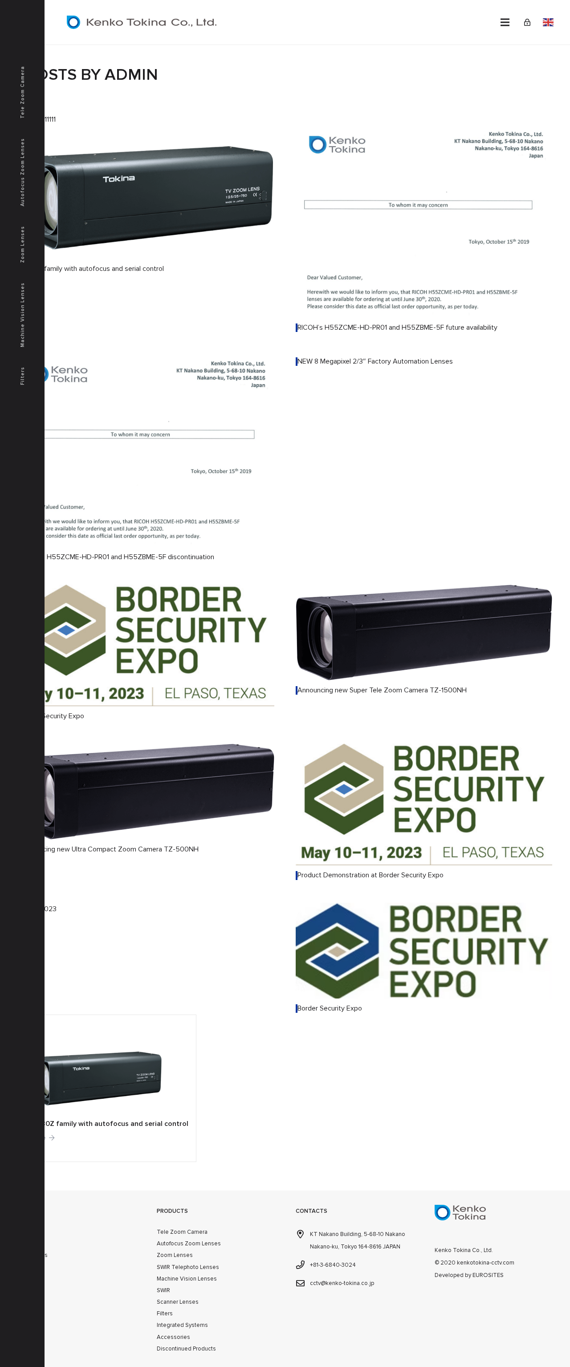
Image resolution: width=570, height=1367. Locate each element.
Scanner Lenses (178, 1302)
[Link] (527, 22)
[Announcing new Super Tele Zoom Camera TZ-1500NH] (424, 590)
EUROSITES (488, 1275)
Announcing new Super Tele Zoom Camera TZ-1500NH (382, 690)
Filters (165, 1313)
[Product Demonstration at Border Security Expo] (424, 749)
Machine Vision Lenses (187, 1278)
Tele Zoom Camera (182, 1232)
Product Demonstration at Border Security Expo (370, 875)
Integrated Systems (182, 1325)
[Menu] (505, 22)
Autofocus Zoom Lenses (189, 1243)
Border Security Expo (52, 716)
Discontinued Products (186, 1348)
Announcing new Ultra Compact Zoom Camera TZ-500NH (109, 849)
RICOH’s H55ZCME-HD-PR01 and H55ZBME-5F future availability (397, 327)
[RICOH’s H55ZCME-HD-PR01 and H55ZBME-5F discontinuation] (146, 361)
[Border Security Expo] (146, 590)
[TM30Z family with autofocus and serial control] (146, 131)
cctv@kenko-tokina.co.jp (342, 1283)
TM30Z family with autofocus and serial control (92, 268)
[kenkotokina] (141, 22)
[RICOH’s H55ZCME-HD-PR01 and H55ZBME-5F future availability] (424, 131)
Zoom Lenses (175, 1255)
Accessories (173, 1337)
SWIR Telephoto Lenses (188, 1267)
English (548, 22)
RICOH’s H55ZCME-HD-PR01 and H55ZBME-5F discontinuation (117, 557)
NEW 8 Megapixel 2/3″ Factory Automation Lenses (375, 361)
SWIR (163, 1290)
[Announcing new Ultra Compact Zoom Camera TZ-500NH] (146, 749)
